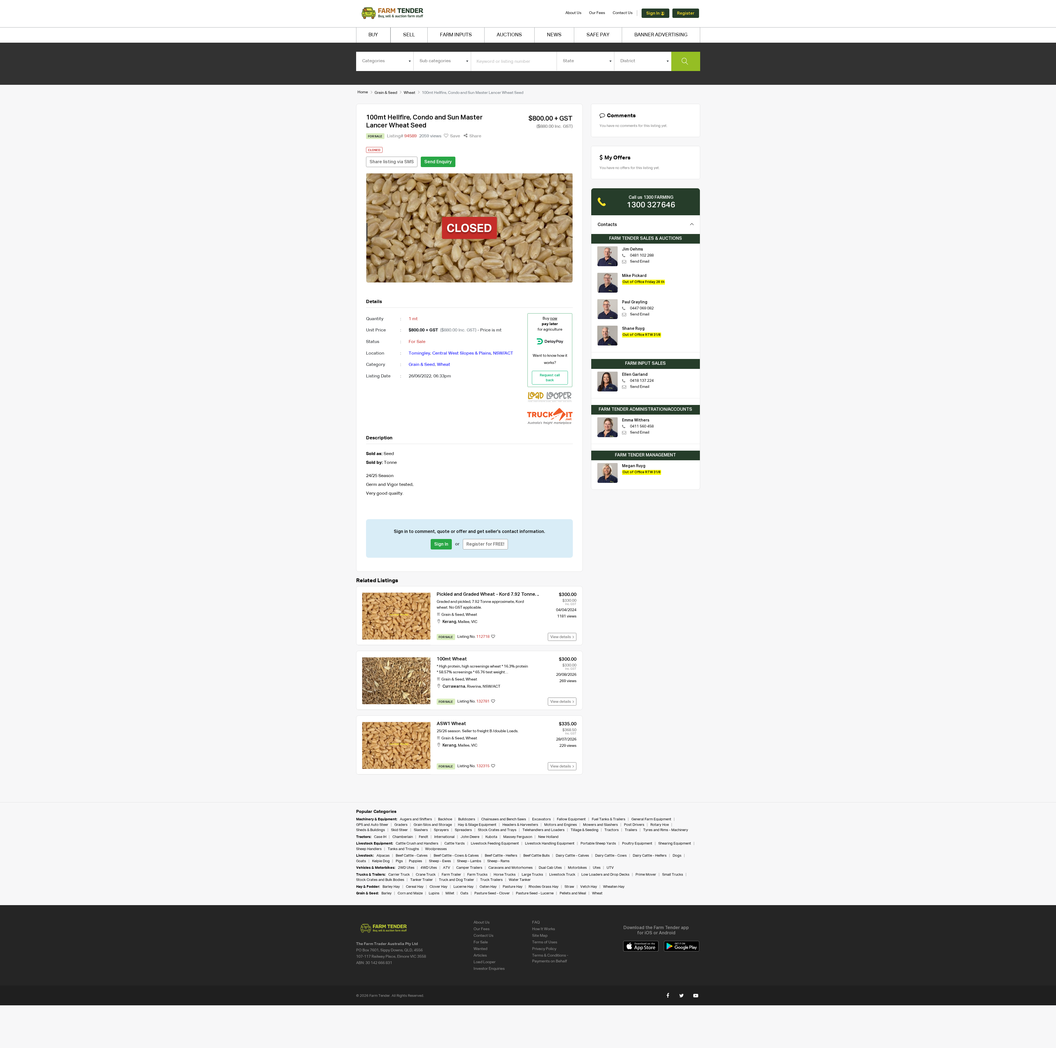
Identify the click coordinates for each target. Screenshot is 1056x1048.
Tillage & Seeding (584, 830)
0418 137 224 (642, 381)
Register (685, 13)
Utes (597, 868)
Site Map (540, 936)
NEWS (554, 34)
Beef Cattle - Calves (412, 856)
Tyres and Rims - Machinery (665, 830)
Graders (401, 825)
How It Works (543, 929)
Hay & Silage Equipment (477, 825)
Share (474, 136)
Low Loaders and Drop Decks (605, 874)
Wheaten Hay (614, 887)
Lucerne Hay (463, 887)
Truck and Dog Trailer (456, 880)
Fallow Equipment (571, 819)
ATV (446, 868)
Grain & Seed (386, 93)
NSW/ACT (503, 353)
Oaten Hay (488, 887)
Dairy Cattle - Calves (572, 856)
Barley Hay (391, 887)
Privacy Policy (544, 949)
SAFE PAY (598, 34)
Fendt (423, 837)
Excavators (541, 819)
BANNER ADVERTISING (661, 34)
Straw (569, 887)
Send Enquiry (438, 162)
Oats (464, 893)
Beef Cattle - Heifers (501, 856)
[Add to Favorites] (493, 637)
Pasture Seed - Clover (492, 893)
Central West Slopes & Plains (461, 353)
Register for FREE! (485, 544)
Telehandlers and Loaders (543, 830)
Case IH (380, 837)
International (444, 837)
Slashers (421, 830)
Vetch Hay (588, 887)
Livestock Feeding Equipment (495, 843)
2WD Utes (406, 868)
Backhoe (445, 819)
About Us (573, 13)
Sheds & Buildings (370, 830)
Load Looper (485, 962)
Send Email (639, 261)
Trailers (631, 830)
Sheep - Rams (498, 861)
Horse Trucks (505, 874)
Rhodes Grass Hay (544, 887)
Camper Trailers (469, 868)
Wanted (480, 949)
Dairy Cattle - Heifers (650, 856)
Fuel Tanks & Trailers (608, 819)
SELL (409, 34)
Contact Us (622, 13)
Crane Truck (426, 874)
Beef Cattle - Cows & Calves (456, 856)
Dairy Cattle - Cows (611, 856)
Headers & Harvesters (520, 825)
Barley (386, 893)
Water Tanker (520, 880)
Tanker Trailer (421, 880)
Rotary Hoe (659, 825)
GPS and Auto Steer (372, 825)
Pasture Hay (512, 887)
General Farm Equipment (651, 819)
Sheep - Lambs (469, 861)
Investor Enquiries (489, 969)
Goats (361, 861)
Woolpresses (436, 849)
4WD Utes (428, 868)
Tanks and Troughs (403, 849)
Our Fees (597, 13)
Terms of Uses (544, 942)
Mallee (463, 622)
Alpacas (383, 856)
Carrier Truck (399, 874)
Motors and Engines (560, 825)
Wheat (409, 93)
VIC (474, 622)
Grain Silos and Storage (433, 825)
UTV (610, 868)
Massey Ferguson (517, 837)
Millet (450, 893)
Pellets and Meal (573, 893)
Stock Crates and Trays (497, 830)
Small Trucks (672, 874)
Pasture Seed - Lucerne (535, 893)
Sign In (653, 13)
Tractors (611, 830)
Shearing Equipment (674, 843)
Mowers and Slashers (600, 825)
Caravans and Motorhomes (510, 868)
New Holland (548, 837)
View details (561, 637)
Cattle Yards (454, 843)
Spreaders (463, 830)
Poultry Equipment (637, 843)
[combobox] (385, 61)
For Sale (481, 942)
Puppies (416, 861)
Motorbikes (577, 868)
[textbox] (385, 61)
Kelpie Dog (381, 861)
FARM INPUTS (456, 34)
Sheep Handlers (369, 849)
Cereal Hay (415, 887)
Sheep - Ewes (440, 861)
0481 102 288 (642, 255)
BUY (373, 34)
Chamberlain (402, 837)
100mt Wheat (452, 659)
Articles (480, 955)
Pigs (399, 861)
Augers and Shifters (416, 819)
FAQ (536, 922)
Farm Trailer (451, 874)
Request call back (550, 378)
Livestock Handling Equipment (549, 843)
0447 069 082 (642, 308)
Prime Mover (646, 874)
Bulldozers (466, 819)
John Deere (470, 837)
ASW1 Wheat (451, 724)
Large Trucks (532, 874)
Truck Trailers (491, 880)
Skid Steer (399, 830)
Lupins (434, 893)
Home (363, 92)
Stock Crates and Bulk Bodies (380, 880)
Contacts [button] (607, 225)
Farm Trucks (477, 874)
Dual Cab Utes (550, 868)
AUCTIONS (509, 34)
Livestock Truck (562, 874)
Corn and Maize (410, 893)
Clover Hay (438, 887)
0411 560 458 (642, 426)
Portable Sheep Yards (598, 843)
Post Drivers (634, 825)
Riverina (474, 686)
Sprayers (441, 830)
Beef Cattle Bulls (536, 856)
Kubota (491, 837)
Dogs (677, 856)
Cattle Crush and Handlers (417, 843)
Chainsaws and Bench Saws (503, 819)
